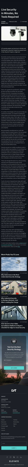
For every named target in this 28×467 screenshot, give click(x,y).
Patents (15, 424)
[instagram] (11, 457)
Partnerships (16, 422)
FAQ (14, 426)
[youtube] (17, 457)
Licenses (3, 430)
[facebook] (7, 457)
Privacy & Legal (4, 426)
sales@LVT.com (4, 412)
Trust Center (4, 424)
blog (19, 246)
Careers (3, 420)
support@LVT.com (16, 412)
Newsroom (3, 422)
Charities (15, 420)
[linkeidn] (21, 457)
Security (3, 428)
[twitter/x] (14, 457)
